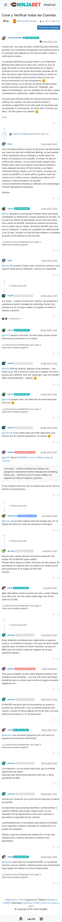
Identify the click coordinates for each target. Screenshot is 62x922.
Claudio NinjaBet (15, 38)
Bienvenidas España (27, 21)
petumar (11, 635)
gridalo (11, 452)
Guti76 (11, 296)
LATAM (5, 902)
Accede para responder (49, 27)
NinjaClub (50, 4)
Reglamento (11, 899)
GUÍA (4, 117)
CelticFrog (12, 516)
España (51, 899)
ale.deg (11, 551)
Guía (21, 899)
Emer (10, 144)
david (10, 588)
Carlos (10, 208)
